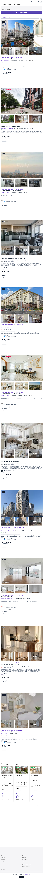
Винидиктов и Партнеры (9, 470)
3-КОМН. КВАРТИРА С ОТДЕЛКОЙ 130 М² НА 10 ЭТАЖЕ (12, 189)
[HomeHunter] (3, 2)
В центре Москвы (25, 853)
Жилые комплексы (4, 853)
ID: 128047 (3, 131)
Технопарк (4, 532)
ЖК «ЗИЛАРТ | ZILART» (5, 327)
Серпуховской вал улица (22, 60)
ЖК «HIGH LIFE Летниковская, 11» (8, 598)
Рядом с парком (25, 861)
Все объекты (11, 7)
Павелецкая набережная (27, 128)
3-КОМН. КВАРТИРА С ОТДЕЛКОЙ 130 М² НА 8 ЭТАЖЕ (12, 459)
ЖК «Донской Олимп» (5, 60)
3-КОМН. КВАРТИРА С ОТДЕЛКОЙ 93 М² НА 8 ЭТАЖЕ (11, 730)
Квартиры (3, 855)
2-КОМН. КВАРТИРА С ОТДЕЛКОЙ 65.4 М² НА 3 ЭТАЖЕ (12, 125)
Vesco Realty (7, 68)
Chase (5, 673)
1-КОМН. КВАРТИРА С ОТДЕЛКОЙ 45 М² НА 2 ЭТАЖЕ (11, 662)
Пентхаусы (3, 857)
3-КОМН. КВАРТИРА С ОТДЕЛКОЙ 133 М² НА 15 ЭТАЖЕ (12, 57)
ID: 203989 (3, 263)
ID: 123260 (3, 63)
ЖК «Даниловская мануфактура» (7, 776)
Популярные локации (26, 862)
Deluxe (2, 862)
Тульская (4, 62)
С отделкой (3, 859)
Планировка (6, 44)
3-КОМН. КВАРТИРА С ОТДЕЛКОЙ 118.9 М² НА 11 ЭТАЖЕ (12, 392)
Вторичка (24, 855)
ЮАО (11, 60)
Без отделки (3, 861)
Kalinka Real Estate (8, 538)
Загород (3, 869)
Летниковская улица (27, 598)
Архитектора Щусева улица (23, 327)
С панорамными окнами (26, 864)
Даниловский (14, 60)
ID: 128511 (3, 195)
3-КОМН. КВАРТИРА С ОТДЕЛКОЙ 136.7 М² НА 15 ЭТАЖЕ (12, 256)
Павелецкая (4, 599)
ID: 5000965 (3, 669)
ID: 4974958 (3, 466)
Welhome (6, 335)
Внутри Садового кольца (26, 866)
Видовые (24, 857)
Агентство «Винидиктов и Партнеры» (36, 789)
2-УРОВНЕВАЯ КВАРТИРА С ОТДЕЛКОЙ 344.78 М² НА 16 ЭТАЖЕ (14, 527)
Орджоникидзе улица (20, 733)
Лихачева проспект (27, 530)
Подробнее (27, 874)
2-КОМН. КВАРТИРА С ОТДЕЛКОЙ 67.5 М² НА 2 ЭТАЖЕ (12, 324)
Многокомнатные (31, 7)
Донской (14, 733)
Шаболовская (4, 735)
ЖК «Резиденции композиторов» (7, 128)
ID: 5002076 (3, 736)
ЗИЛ (3, 329)
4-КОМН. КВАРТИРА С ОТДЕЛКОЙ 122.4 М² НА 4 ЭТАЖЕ (12, 595)
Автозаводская (5, 129)
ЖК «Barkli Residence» (5, 733)
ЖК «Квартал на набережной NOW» (8, 530)
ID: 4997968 (3, 601)
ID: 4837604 (3, 398)
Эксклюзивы (24, 859)
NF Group (6, 403)
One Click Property (8, 200)
